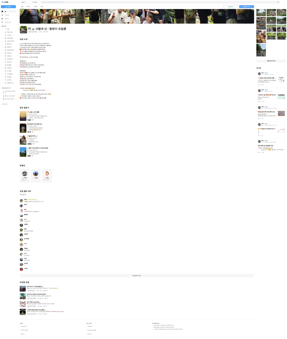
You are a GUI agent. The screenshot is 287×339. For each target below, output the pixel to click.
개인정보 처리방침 (92, 330)
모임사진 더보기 (271, 60)
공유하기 (230, 6)
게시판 (28, 6)
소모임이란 (23, 326)
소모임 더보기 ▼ (6, 88)
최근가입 (22, 194)
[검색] (278, 2)
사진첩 (35, 6)
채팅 (42, 6)
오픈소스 (90, 334)
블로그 (22, 334)
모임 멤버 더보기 (136, 275)
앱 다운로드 (8, 6)
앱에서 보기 (247, 6)
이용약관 (90, 326)
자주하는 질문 (24, 330)
